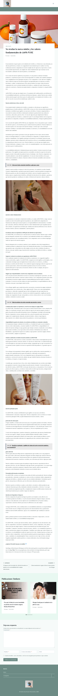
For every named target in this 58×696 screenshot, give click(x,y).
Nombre (6, 651)
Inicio (4, 672)
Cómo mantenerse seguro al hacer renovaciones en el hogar (43, 565)
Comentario (6, 630)
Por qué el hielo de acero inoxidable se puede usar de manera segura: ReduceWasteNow (14, 604)
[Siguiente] (54, 597)
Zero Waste (8, 46)
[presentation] (15, 590)
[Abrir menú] (53, 3)
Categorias (6, 675)
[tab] (26, 614)
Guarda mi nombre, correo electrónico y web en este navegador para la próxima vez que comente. (26, 655)
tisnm (8, 55)
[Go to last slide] (4, 597)
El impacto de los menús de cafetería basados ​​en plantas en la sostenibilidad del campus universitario (15, 566)
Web (40, 651)
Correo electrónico (27, 651)
